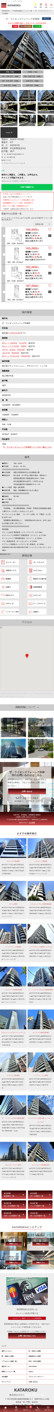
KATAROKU (6, 11)
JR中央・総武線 (8, 350)
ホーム (5, 1410)
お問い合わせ (27, 791)
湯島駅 (23, 346)
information (33, 1366)
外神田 (18, 333)
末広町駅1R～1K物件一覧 (36, 1194)
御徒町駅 (15, 353)
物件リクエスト (7, 1351)
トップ (4, 1346)
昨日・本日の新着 (35, 1361)
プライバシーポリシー (36, 1377)
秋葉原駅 (21, 350)
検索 (16, 1410)
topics (31, 1371)
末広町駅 (22, 343)
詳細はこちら (13, 1244)
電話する (37, 1410)
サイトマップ (6, 1382)
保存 (35, 7)
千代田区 (11, 333)
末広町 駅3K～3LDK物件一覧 (37, 1214)
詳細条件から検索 (35, 1356)
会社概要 (32, 822)
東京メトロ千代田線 (10, 346)
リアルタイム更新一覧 (9, 1361)
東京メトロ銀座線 (9, 343)
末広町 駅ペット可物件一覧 (37, 1204)
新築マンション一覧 (8, 1371)
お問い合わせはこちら (27, 1336)
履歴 (41, 7)
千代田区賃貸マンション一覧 (22, 11)
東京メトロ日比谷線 (10, 356)
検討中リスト (6, 1366)
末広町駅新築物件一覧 (9, 1194)
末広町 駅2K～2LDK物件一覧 (11, 1204)
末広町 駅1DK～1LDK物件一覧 (12, 1214)
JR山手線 (6, 353)
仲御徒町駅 (25, 356)
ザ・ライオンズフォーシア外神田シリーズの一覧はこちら (27, 447)
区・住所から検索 (35, 1351)
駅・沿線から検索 (8, 1356)
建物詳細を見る (5, 554)
